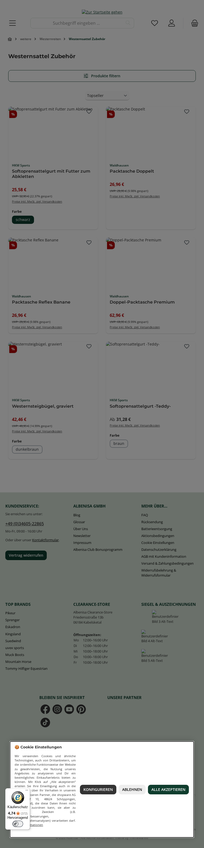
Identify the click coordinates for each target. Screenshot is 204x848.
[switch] (17, 824)
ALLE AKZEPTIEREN (168, 789)
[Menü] (27, 791)
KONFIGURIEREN (98, 789)
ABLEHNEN (132, 789)
